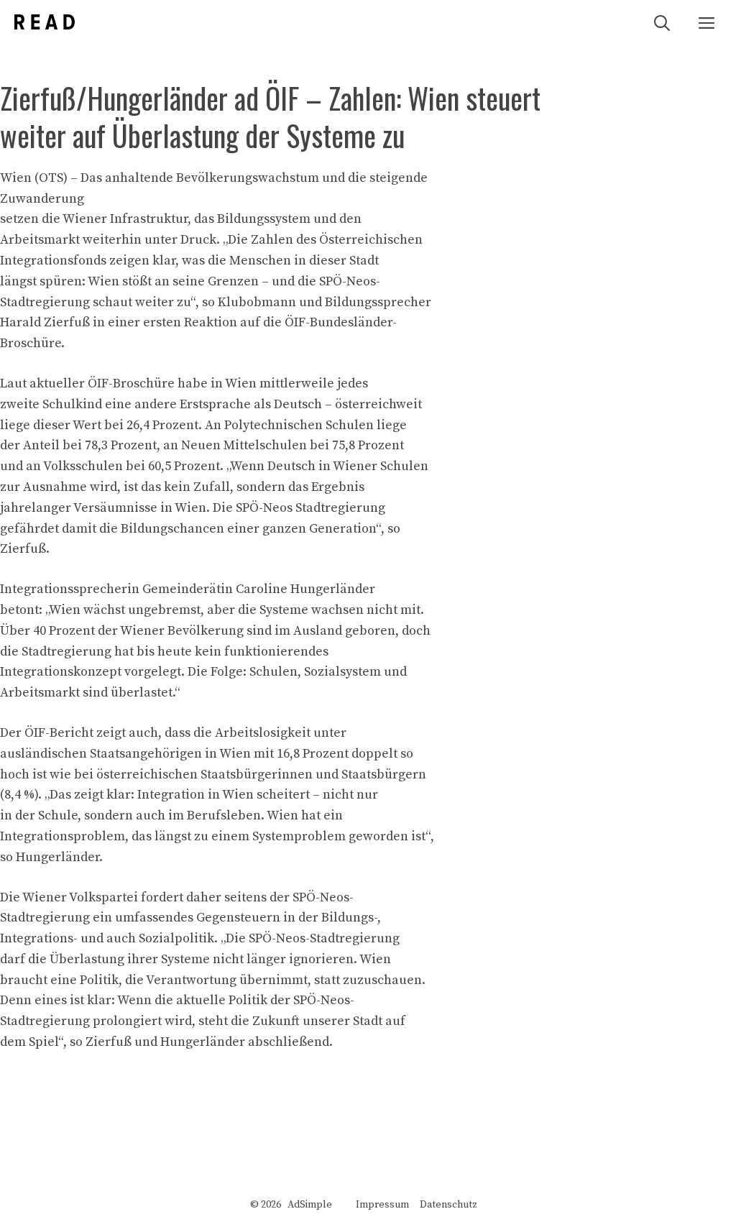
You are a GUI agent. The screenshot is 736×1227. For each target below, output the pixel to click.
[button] (662, 22)
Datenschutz (448, 1204)
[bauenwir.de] (44, 22)
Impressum (382, 1204)
